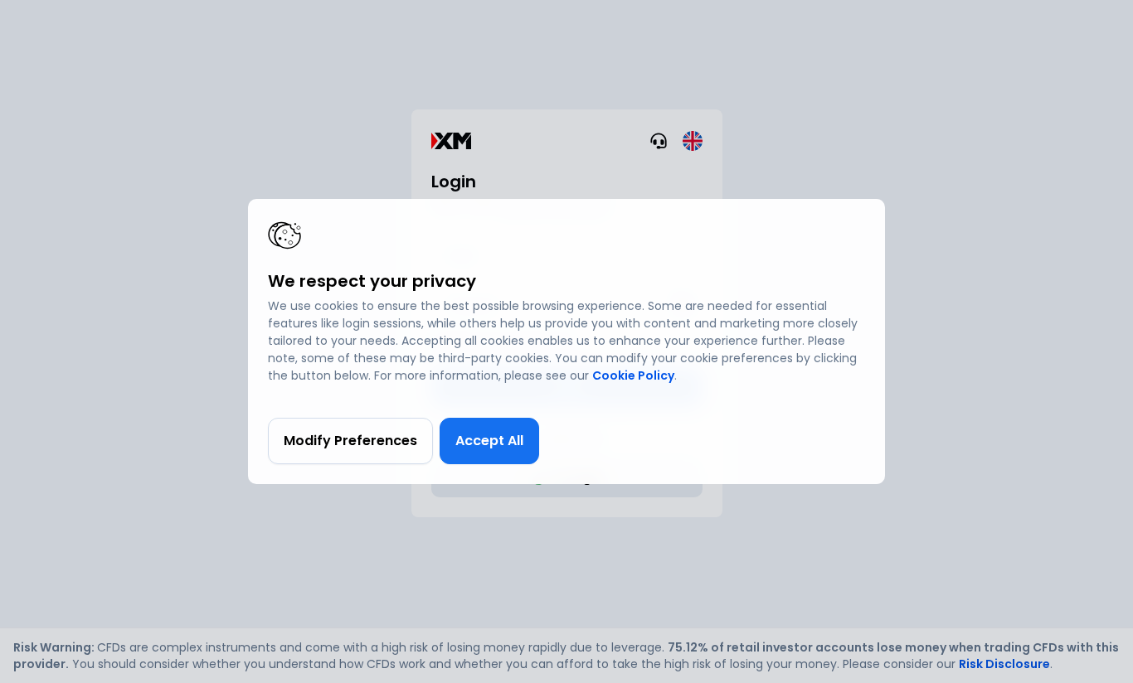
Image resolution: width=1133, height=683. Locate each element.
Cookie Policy (633, 375)
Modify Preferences (350, 440)
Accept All (489, 440)
